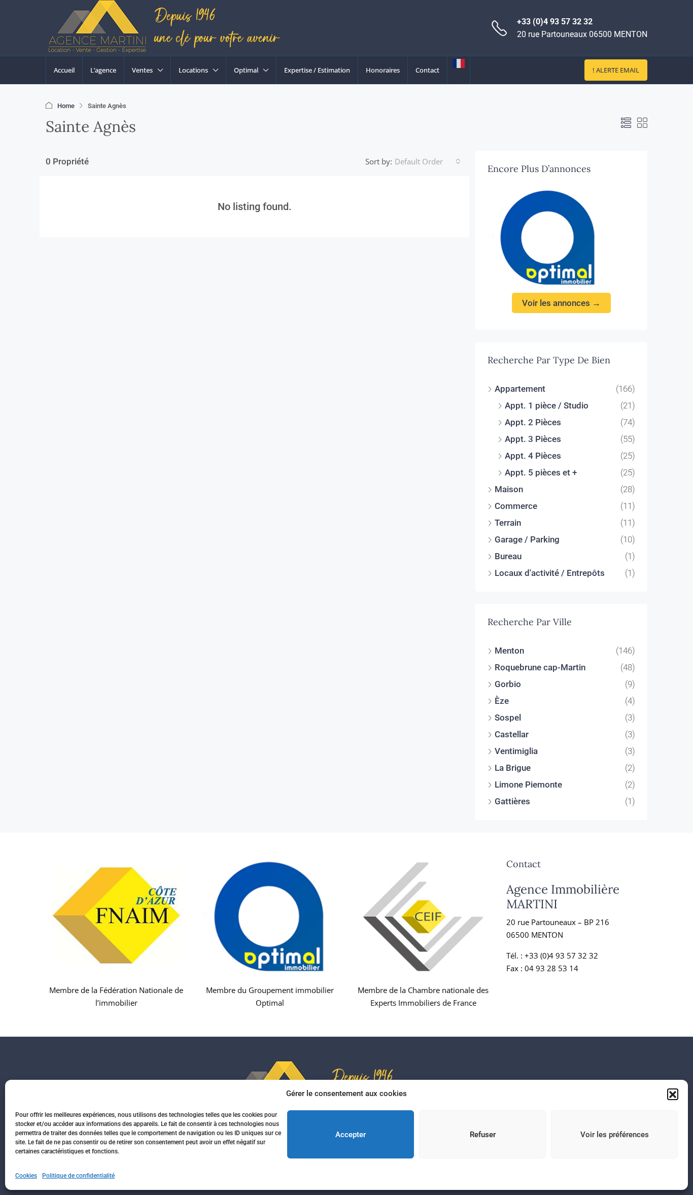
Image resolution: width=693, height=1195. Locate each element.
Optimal (246, 70)
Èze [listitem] (502, 701)
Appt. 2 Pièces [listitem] (533, 422)
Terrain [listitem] (508, 523)
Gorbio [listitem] (508, 684)
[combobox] (427, 161)
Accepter (350, 1134)
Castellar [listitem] (512, 734)
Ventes (142, 70)
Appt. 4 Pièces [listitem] (533, 456)
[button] (673, 1094)
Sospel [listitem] (508, 717)
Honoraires (383, 70)
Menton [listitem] (509, 650)
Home (66, 106)
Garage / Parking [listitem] (527, 539)
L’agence (103, 70)
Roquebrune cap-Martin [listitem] (540, 667)
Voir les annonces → (561, 303)
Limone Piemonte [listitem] (528, 784)
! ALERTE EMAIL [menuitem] (616, 70)
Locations (193, 70)
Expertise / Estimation (317, 70)
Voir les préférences (614, 1134)
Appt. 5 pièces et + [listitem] (541, 472)
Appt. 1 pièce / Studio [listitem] (546, 405)
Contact (427, 70)
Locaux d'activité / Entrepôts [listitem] (550, 573)
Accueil (64, 70)
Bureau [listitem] (508, 556)
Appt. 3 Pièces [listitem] (533, 439)
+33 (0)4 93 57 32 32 (555, 21)
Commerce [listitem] (516, 506)
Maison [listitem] (509, 489)
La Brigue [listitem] (513, 768)
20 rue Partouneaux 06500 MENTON (582, 34)
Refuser (483, 1134)
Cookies (26, 1175)
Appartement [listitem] (520, 389)
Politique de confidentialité (78, 1175)
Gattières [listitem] (512, 801)
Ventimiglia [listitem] (516, 751)
